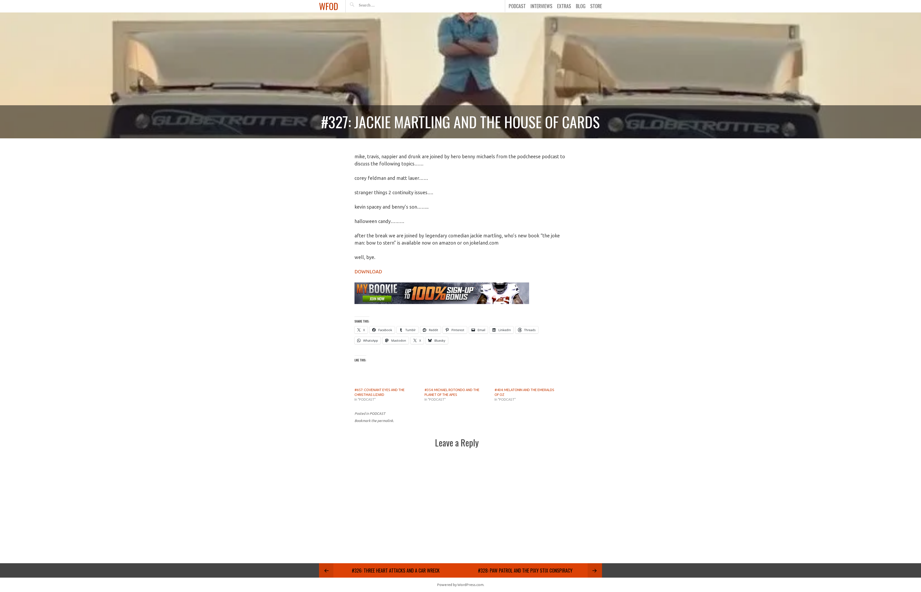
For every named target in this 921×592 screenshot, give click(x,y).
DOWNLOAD (368, 271)
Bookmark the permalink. (374, 421)
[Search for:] (378, 5)
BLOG (580, 6)
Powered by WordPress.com (460, 585)
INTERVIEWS (541, 6)
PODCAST (517, 6)
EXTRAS (564, 6)
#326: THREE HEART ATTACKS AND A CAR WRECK (396, 570)
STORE (596, 6)
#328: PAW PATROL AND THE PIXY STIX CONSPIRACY (525, 570)
